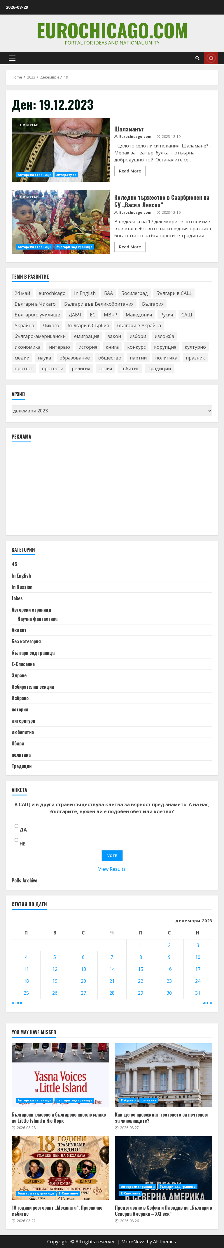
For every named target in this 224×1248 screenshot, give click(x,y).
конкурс (136, 347)
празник (195, 358)
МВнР (110, 314)
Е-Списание (23, 664)
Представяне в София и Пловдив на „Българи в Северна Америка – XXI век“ (163, 1168)
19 (54, 981)
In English (85, 293)
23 (169, 981)
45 (14, 564)
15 (140, 969)
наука (44, 358)
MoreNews (133, 1241)
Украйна (24, 325)
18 (26, 981)
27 (83, 993)
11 (26, 969)
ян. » (207, 1002)
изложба (164, 336)
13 (83, 969)
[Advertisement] (55, 491)
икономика (28, 347)
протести (52, 368)
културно (195, 347)
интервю (59, 347)
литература (66, 175)
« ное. (18, 1002)
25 (26, 993)
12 (54, 969)
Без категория (26, 641)
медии (22, 358)
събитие (129, 368)
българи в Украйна (139, 325)
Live (211, 58)
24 (197, 981)
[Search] (197, 58)
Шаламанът (61, 150)
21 (112, 981)
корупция (165, 347)
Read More (130, 171)
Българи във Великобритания (99, 304)
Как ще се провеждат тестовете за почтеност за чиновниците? (163, 1075)
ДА (23, 830)
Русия (166, 314)
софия (105, 368)
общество (109, 358)
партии (138, 358)
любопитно (23, 732)
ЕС (92, 314)
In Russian (22, 586)
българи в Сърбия (88, 325)
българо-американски (40, 336)
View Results (112, 869)
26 (54, 993)
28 (112, 993)
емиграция (86, 336)
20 (83, 981)
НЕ (22, 844)
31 (197, 993)
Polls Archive (24, 880)
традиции (159, 368)
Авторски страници (34, 175)
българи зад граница (74, 247)
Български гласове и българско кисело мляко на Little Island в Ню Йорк (60, 1075)
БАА (108, 293)
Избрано (20, 698)
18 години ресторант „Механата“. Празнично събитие (60, 1168)
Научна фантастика (37, 618)
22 (140, 981)
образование (75, 358)
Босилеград (134, 293)
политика (166, 358)
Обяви (18, 743)
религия (81, 368)
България (153, 304)
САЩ (186, 314)
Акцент (19, 629)
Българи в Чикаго (35, 304)
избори (138, 336)
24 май (22, 293)
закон (114, 336)
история (87, 347)
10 (197, 957)
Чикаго (51, 325)
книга (112, 347)
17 (197, 969)
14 (112, 969)
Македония (139, 314)
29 (140, 993)
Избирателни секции (33, 686)
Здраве (19, 675)
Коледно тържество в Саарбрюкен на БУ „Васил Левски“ (61, 222)
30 (169, 993)
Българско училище (37, 314)
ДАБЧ (75, 314)
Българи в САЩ (174, 293)
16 (169, 969)
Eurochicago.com (112, 30)
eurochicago (52, 293)
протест (24, 368)
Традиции (22, 766)
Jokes (17, 598)
